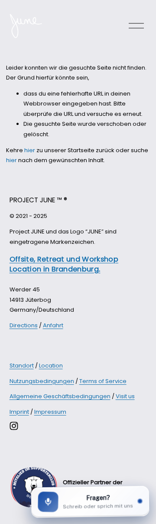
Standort (22, 365)
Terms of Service (103, 381)
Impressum (50, 412)
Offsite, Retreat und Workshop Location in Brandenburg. (64, 264)
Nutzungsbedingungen (42, 381)
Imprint (19, 412)
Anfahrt (53, 325)
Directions (24, 325)
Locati (47, 365)
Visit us (125, 396)
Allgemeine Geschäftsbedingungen (60, 396)
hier (29, 150)
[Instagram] (14, 426)
